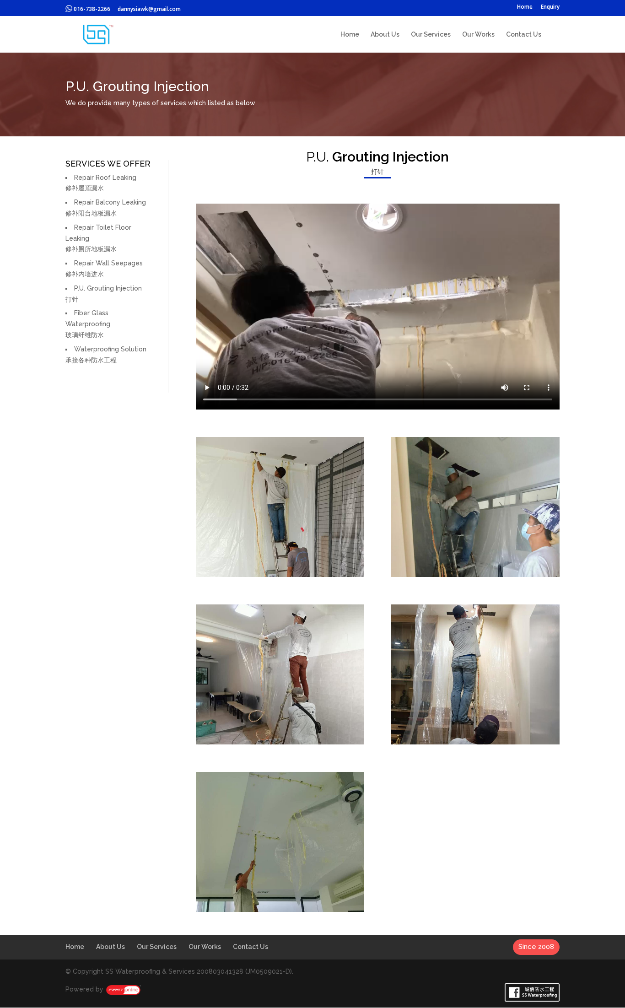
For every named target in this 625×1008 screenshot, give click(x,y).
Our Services (431, 34)
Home (525, 7)
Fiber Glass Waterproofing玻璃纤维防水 (87, 324)
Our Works (478, 34)
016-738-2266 (91, 9)
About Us (385, 34)
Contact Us (523, 34)
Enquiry (550, 7)
